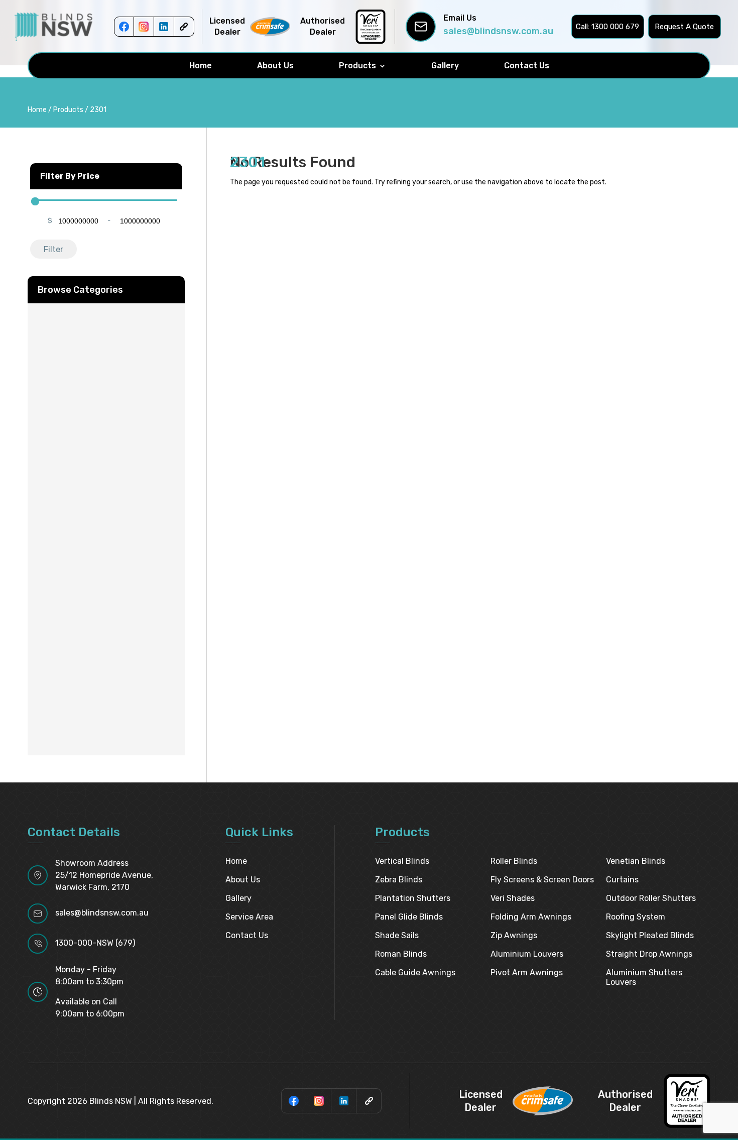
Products (357, 65)
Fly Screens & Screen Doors (542, 879)
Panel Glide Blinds (409, 917)
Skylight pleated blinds (650, 935)
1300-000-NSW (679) (95, 943)
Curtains (622, 879)
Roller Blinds (513, 861)
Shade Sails (397, 935)
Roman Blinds (401, 954)
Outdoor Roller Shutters (651, 898)
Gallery (445, 65)
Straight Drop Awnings (649, 954)
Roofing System (635, 917)
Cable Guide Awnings (415, 972)
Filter (53, 249)
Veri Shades (512, 898)
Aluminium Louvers (526, 954)
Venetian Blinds (635, 861)
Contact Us (526, 65)
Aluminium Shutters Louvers (644, 977)
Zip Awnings (513, 935)
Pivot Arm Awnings (526, 972)
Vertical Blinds (402, 861)
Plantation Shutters (412, 898)
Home (200, 65)
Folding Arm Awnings (530, 917)
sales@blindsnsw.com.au (498, 31)
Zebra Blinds (398, 879)
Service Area (249, 917)
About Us (275, 65)
